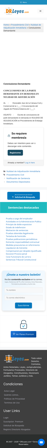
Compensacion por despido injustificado (23, 251)
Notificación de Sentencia (18, 178)
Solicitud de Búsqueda (13, 425)
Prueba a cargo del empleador (19, 218)
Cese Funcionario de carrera (18, 256)
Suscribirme (23, 305)
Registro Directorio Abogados (16, 429)
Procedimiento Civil (20, 25)
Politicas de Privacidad (14, 399)
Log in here (30, 162)
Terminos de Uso (11, 403)
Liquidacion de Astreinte (16, 248)
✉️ (41, 442)
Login (5, 418)
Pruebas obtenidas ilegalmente (19, 233)
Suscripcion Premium (13, 421)
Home (6, 25)
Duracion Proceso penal (16, 253)
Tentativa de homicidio (16, 236)
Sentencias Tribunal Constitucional (21, 259)
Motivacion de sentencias (17, 230)
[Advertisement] (23, 59)
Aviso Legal (8, 391)
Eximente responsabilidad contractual (22, 242)
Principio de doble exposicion (19, 224)
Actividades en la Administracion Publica (23, 221)
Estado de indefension (16, 227)
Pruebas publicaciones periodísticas (21, 239)
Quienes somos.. (11, 395)
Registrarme (15, 153)
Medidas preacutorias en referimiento (23, 245)
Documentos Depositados (18, 182)
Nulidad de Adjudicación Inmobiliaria (23, 171)
